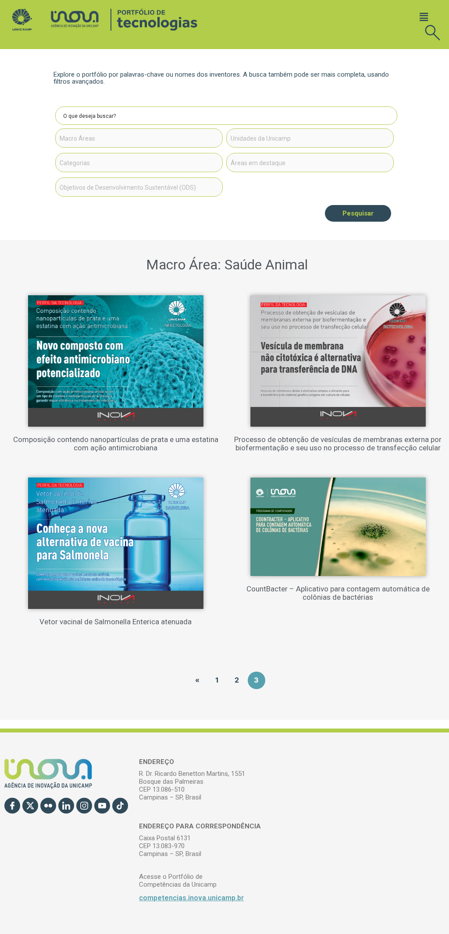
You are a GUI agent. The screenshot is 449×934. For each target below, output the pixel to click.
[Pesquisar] (388, 116)
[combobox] (139, 138)
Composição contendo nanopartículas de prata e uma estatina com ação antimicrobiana (115, 443)
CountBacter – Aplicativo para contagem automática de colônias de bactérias (338, 592)
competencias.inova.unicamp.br (191, 898)
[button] (424, 17)
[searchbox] (139, 138)
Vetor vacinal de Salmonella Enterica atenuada (115, 621)
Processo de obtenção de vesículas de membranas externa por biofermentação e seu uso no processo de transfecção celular (338, 443)
